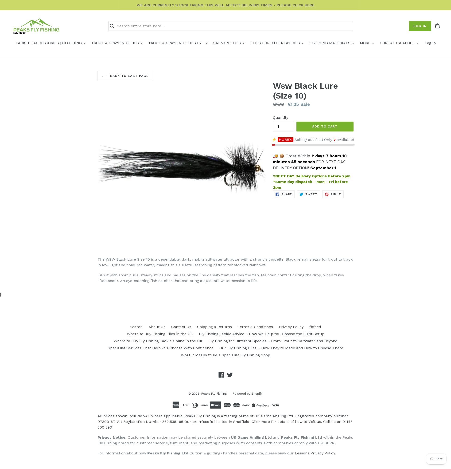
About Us (156, 327)
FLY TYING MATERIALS (330, 43)
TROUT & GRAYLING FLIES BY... (176, 43)
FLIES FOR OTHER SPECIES (275, 43)
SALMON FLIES (227, 43)
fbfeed (315, 327)
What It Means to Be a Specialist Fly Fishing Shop (225, 355)
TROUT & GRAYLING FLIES (115, 43)
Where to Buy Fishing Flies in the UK (160, 334)
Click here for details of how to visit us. (287, 421)
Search (136, 327)
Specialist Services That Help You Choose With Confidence (161, 348)
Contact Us (181, 327)
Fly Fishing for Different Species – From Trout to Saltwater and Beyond (273, 341)
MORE (366, 43)
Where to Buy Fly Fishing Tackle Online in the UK (158, 341)
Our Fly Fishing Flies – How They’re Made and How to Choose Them (281, 348)
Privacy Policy (291, 327)
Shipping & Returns (214, 327)
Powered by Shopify (248, 393)
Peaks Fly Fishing (214, 393)
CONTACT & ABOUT (398, 43)
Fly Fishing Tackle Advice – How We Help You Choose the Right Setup (261, 334)
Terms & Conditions (255, 327)
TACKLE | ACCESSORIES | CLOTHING (49, 43)
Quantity (280, 117)
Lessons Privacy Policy (315, 453)
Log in (420, 26)
